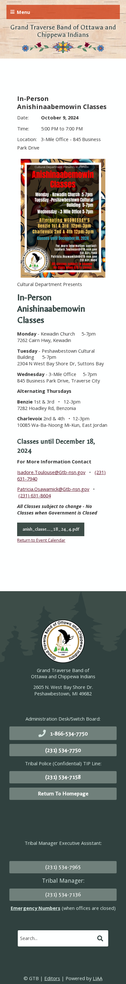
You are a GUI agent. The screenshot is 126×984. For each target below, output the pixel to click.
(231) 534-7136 (63, 894)
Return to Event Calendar (41, 540)
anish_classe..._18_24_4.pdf (51, 529)
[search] (56, 938)
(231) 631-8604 (34, 495)
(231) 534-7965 (63, 867)
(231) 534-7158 (63, 777)
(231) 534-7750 (63, 750)
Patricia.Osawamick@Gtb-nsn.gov (53, 489)
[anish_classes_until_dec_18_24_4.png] (63, 218)
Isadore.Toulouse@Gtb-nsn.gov (51, 472)
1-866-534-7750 (69, 734)
